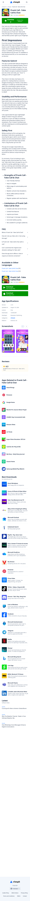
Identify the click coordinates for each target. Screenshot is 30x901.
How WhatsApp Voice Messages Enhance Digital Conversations (14, 726)
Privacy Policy (24, 893)
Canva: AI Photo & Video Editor (17, 491)
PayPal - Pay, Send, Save (15, 535)
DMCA (18, 896)
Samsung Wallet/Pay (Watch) (15, 469)
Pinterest (9, 395)
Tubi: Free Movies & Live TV (16, 500)
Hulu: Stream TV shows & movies (18, 543)
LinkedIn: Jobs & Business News (17, 691)
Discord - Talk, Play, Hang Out (17, 596)
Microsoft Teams (13, 683)
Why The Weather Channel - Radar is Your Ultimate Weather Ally (14, 717)
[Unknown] (22, 326)
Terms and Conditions (9, 896)
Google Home (10, 402)
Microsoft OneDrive (14, 552)
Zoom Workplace (13, 483)
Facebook (11, 614)
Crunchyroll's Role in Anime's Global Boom (14, 708)
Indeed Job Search (13, 527)
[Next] (26, 326)
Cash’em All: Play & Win (13, 447)
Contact (25, 896)
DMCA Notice (15, 893)
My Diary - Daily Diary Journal (15, 454)
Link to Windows (13, 604)
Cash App (10, 665)
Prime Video (11, 578)
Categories (4, 6)
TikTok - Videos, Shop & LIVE (16, 587)
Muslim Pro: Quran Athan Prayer (16, 410)
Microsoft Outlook (13, 517)
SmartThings (10, 387)
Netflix (10, 639)
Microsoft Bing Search (14, 657)
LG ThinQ (9, 432)
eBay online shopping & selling (17, 509)
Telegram (10, 631)
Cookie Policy (5, 893)
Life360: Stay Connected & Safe (15, 417)
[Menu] (3, 2)
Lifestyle (9, 6)
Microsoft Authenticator (15, 622)
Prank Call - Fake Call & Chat (11, 268)
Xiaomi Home (10, 461)
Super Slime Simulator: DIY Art (15, 439)
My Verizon (11, 562)
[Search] (26, 2)
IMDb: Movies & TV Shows (15, 674)
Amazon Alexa (10, 424)
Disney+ (10, 648)
